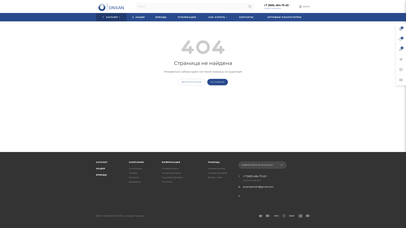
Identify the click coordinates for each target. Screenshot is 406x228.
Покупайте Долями (172, 177)
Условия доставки (171, 173)
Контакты (134, 177)
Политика (167, 181)
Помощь (214, 162)
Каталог (102, 162)
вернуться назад (192, 82)
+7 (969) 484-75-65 (276, 5)
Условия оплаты (170, 168)
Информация (171, 162)
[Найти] (250, 6)
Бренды (101, 175)
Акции (100, 168)
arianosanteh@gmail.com (258, 186)
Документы (135, 181)
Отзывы (133, 173)
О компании (135, 168)
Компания (136, 162)
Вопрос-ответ (215, 177)
